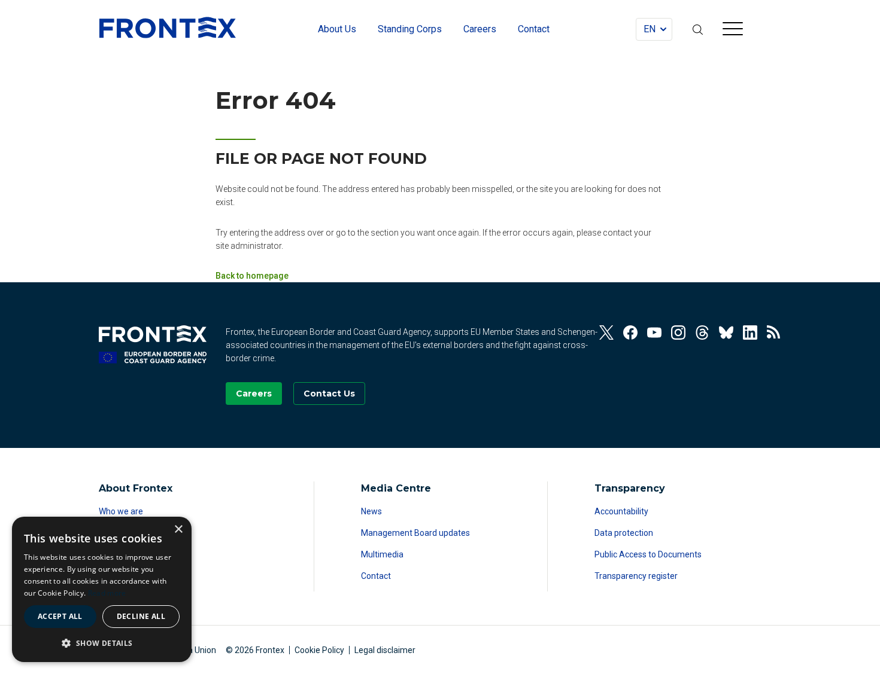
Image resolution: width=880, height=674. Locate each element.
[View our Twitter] (606, 332)
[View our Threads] (702, 332)
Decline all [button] (141, 616)
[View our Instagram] (678, 332)
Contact (376, 576)
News (371, 511)
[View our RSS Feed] (774, 332)
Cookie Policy (319, 650)
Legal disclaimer (384, 650)
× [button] (178, 529)
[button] (102, 643)
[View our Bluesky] (726, 332)
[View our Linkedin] (750, 332)
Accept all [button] (60, 616)
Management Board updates (415, 533)
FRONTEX (167, 27)
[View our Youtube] (654, 332)
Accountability (621, 511)
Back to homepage (252, 275)
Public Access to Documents (648, 554)
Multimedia (382, 554)
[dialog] (102, 589)
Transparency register (636, 576)
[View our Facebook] (630, 332)
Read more (107, 593)
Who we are (121, 511)
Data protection (623, 533)
